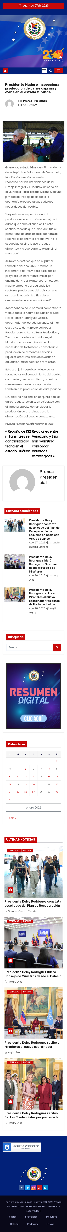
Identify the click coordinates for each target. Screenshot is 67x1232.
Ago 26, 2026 (37, 575)
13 (33, 776)
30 (56, 791)
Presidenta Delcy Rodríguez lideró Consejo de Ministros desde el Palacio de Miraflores (43, 564)
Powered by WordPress (19, 1202)
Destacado (14, 850)
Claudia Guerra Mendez (22, 911)
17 (10, 784)
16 (57, 776)
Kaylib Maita (15, 1052)
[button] (50, 70)
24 (10, 791)
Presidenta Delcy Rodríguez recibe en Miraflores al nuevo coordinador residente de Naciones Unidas (44, 597)
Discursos (51, 1216)
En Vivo (50, 1224)
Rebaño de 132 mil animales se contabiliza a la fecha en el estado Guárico (18, 441)
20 (33, 784)
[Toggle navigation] (44, 70)
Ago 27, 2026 (37, 542)
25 (18, 791)
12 (26, 776)
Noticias (27, 850)
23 (57, 784)
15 (49, 776)
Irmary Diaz (14, 981)
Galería (14, 1224)
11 (18, 776)
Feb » (12, 818)
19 (26, 784)
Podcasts (32, 1224)
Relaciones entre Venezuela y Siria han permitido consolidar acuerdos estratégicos (45, 443)
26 (25, 791)
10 (10, 776)
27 (33, 791)
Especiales (31, 1216)
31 (10, 799)
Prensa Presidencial (35, 100)
